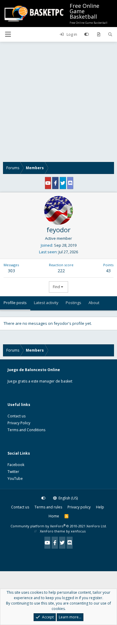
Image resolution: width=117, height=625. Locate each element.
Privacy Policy (19, 422)
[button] (7, 34)
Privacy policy (79, 507)
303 (11, 270)
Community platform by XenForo (58, 526)
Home (54, 516)
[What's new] (98, 35)
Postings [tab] (73, 302)
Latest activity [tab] (46, 302)
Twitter (13, 471)
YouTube (15, 478)
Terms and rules (48, 507)
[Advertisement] (58, 103)
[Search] (110, 35)
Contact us (17, 416)
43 (108, 270)
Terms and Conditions (26, 429)
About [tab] (93, 302)
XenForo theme (52, 531)
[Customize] (86, 35)
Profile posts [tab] (15, 302)
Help (100, 507)
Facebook (16, 464)
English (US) (68, 498)
